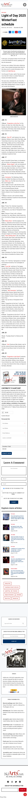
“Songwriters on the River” (13, 123)
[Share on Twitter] (13, 32)
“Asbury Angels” (11, 164)
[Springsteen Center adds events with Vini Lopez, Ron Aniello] (6, 527)
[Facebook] (8, 782)
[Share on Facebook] (10, 32)
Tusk (8, 344)
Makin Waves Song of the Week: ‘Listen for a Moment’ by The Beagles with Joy (14, 705)
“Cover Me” (8, 266)
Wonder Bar (15, 598)
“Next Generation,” (11, 290)
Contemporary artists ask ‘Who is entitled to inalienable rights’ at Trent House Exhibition (14, 754)
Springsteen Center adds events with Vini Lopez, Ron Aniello (17, 528)
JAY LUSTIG (9, 27)
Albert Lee (7, 181)
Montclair (15, 591)
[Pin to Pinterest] (16, 32)
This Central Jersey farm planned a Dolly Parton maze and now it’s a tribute (13, 712)
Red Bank (19, 594)
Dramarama (8, 177)
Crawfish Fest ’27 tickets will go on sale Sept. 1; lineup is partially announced (18, 550)
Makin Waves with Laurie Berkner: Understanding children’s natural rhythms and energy (14, 735)
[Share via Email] (19, 32)
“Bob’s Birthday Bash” (10, 235)
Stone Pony (7, 598)
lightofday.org (11, 71)
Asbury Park (7, 583)
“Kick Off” (9, 137)
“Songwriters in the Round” (13, 356)
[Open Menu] (24, 4)
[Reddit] (20, 782)
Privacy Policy (3, 797)
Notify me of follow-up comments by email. (13, 493)
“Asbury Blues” (8, 221)
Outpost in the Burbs (9, 594)
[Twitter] (16, 782)
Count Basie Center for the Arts (12, 587)
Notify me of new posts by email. (13, 498)
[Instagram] (12, 782)
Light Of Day (7, 591)
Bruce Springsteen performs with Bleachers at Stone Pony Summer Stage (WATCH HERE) (17, 517)
